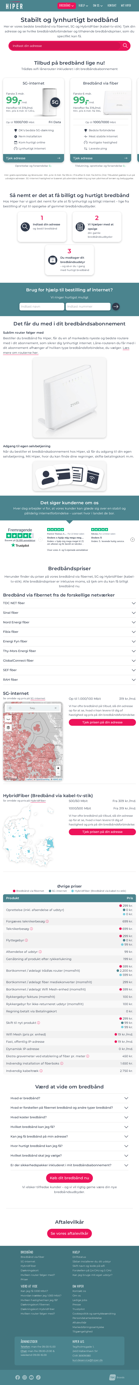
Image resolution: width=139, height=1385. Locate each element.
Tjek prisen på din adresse (102, 722)
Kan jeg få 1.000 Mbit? (34, 1291)
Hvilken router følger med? (38, 1275)
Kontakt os (79, 1291)
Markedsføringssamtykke (88, 1327)
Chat (24, 1351)
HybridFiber (38, 800)
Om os (77, 1295)
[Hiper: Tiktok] (38, 1377)
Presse (77, 1304)
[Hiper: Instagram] (25, 1377)
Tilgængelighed (83, 1331)
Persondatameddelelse (87, 1318)
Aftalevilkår (79, 1322)
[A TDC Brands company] (116, 1377)
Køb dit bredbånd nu (69, 1178)
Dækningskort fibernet (35, 1304)
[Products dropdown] (72, 5)
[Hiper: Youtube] (31, 1377)
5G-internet (38, 698)
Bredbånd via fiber (32, 1256)
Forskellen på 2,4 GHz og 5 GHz (92, 1270)
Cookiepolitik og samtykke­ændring (94, 1313)
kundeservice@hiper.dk (88, 1360)
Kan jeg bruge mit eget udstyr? (92, 1275)
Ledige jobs (80, 1300)
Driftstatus (79, 1256)
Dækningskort (30, 1270)
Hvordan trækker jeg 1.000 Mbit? (41, 1295)
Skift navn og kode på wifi (89, 1265)
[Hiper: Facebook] (18, 1377)
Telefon (25, 1346)
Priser (24, 1279)
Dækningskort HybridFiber (38, 1309)
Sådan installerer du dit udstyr (92, 1261)
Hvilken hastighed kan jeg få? (39, 1300)
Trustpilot (79, 1309)
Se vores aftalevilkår (69, 1233)
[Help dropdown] (86, 5)
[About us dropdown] (101, 5)
